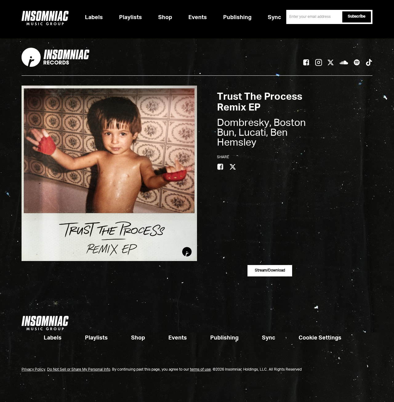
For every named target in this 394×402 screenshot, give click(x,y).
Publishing (237, 17)
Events (197, 17)
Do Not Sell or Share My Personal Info (78, 370)
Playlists (130, 17)
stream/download (270, 270)
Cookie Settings (320, 338)
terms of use (200, 370)
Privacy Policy (33, 370)
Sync (274, 17)
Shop (165, 17)
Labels (94, 17)
